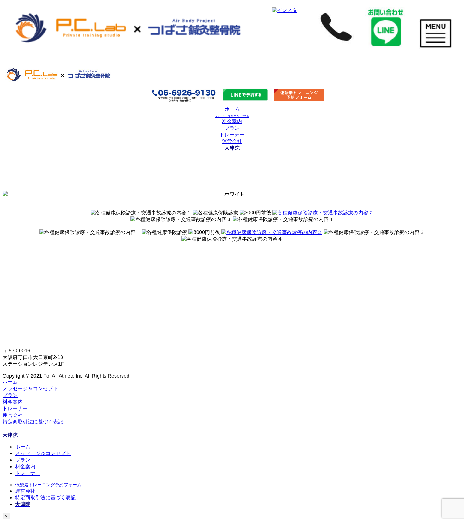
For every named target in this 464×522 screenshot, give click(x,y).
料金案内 (232, 121)
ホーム (232, 109)
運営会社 (232, 141)
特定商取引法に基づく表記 (33, 421)
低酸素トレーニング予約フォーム (48, 484)
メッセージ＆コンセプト (30, 388)
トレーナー (232, 134)
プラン (232, 128)
